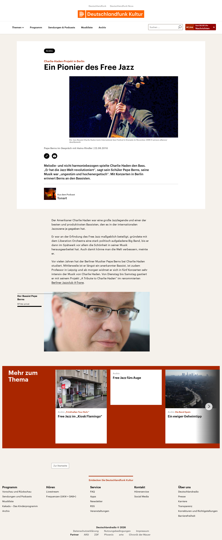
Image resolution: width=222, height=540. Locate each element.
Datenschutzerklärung (86, 530)
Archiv (102, 27)
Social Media (141, 496)
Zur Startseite (60, 465)
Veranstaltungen (99, 510)
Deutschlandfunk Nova (121, 6)
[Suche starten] (180, 27)
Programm (36, 27)
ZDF (96, 534)
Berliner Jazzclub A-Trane (67, 282)
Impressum (142, 530)
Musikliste (87, 27)
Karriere (182, 501)
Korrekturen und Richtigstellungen (198, 510)
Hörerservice (141, 491)
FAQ (92, 491)
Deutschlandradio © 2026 (111, 527)
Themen (16, 27)
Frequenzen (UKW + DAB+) (61, 496)
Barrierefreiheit (186, 515)
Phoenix (109, 534)
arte (121, 534)
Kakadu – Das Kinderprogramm (20, 506)
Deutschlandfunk (97, 6)
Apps (93, 496)
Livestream (52, 491)
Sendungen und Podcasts (17, 496)
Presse (182, 496)
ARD (86, 534)
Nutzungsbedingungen (117, 530)
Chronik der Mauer (139, 534)
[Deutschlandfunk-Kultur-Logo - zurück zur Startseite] (111, 14)
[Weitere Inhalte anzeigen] (208, 406)
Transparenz (185, 506)
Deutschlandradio (188, 491)
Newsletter (96, 501)
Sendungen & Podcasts (61, 27)
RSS (92, 506)
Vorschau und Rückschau (16, 491)
